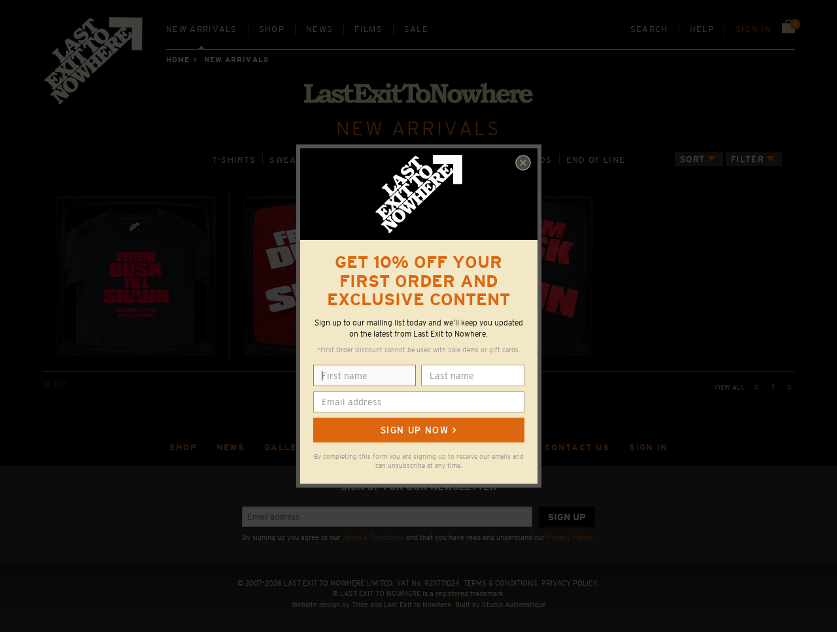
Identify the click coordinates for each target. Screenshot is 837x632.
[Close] (523, 163)
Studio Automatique (514, 604)
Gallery (287, 447)
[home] (94, 65)
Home (178, 59)
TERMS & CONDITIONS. (501, 583)
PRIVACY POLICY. (570, 583)
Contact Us (577, 447)
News (319, 29)
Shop (271, 29)
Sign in (754, 29)
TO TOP (54, 384)
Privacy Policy (569, 537)
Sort (692, 159)
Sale (416, 29)
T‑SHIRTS (234, 160)
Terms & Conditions (373, 537)
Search (649, 29)
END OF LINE (595, 160)
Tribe (360, 604)
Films (368, 29)
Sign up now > (418, 430)
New (201, 29)
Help (702, 29)
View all (729, 387)
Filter (747, 159)
